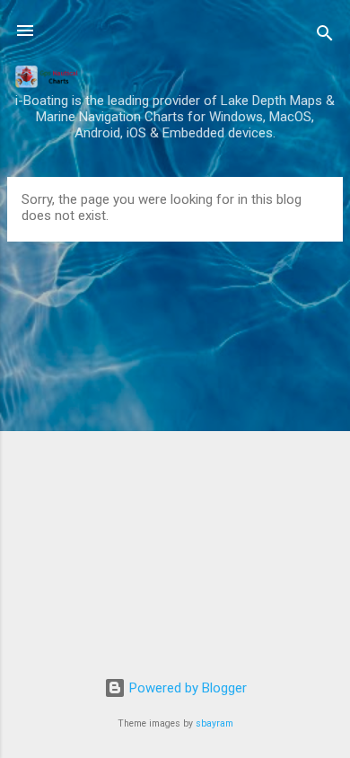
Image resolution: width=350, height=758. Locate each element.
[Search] (325, 36)
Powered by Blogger (186, 688)
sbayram (214, 723)
